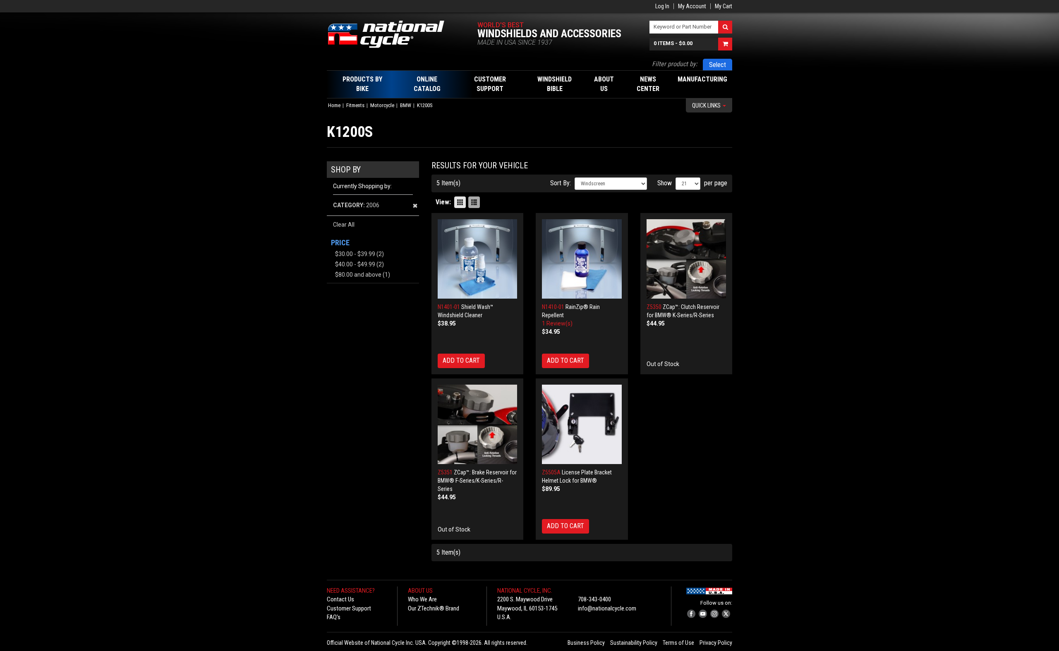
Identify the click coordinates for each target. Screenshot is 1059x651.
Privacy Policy (716, 642)
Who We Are (422, 599)
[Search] (725, 27)
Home (334, 105)
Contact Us (340, 599)
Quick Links (707, 105)
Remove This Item (415, 205)
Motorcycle (382, 105)
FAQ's (333, 617)
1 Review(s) (557, 323)
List (474, 202)
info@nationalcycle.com (607, 608)
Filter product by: (674, 64)
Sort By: (560, 183)
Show (664, 183)
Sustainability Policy (633, 642)
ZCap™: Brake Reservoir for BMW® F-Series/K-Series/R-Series (477, 480)
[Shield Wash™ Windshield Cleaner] (478, 259)
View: (443, 202)
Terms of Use (678, 642)
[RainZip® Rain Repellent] (582, 259)
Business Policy (586, 642)
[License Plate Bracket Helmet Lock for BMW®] (582, 424)
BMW (405, 105)
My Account (692, 6)
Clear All (344, 224)
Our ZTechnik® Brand (433, 608)
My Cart (723, 6)
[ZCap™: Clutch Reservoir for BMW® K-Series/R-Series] (686, 259)
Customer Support (349, 608)
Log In (662, 6)
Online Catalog (427, 84)
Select (717, 65)
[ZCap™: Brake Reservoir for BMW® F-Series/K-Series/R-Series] (478, 424)
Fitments (355, 105)
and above (358, 274)
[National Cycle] (390, 34)
